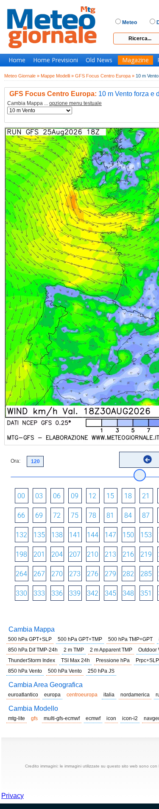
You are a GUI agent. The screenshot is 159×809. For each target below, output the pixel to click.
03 (39, 496)
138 (57, 535)
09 (74, 496)
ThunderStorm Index (31, 660)
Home (16, 60)
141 (75, 535)
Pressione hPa (113, 660)
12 (92, 496)
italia (108, 695)
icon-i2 (130, 718)
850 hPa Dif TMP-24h (33, 650)
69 (39, 515)
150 (128, 535)
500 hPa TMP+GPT (130, 639)
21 (146, 496)
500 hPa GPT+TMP (80, 639)
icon (111, 718)
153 (146, 535)
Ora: (15, 461)
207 (75, 554)
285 (146, 574)
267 (39, 574)
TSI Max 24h (75, 660)
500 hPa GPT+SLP (30, 639)
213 (110, 554)
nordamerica (135, 695)
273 (75, 574)
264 (21, 574)
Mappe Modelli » (57, 75)
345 (110, 593)
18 (128, 496)
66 (21, 515)
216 (128, 554)
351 (146, 593)
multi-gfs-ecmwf (62, 718)
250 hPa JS (101, 671)
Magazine (135, 60)
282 (128, 574)
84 (128, 515)
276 (92, 574)
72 (57, 515)
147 (110, 535)
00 (21, 496)
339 (75, 593)
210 (92, 554)
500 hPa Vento (65, 671)
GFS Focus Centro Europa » (104, 75)
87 (146, 515)
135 (39, 535)
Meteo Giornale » (21, 75)
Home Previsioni (55, 60)
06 (57, 496)
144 (92, 535)
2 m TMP (74, 650)
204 (57, 554)
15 (110, 496)
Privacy (12, 795)
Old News (99, 60)
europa (52, 695)
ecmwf (93, 718)
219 (146, 554)
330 (21, 593)
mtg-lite (16, 718)
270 (57, 574)
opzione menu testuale (75, 103)
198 (21, 554)
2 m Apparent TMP (111, 650)
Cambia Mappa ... (54, 103)
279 (110, 574)
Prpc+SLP (147, 660)
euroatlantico (23, 695)
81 (110, 515)
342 (92, 593)
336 (57, 593)
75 (74, 515)
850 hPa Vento (25, 671)
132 (21, 535)
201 (39, 554)
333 (39, 593)
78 (92, 515)
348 (128, 593)
